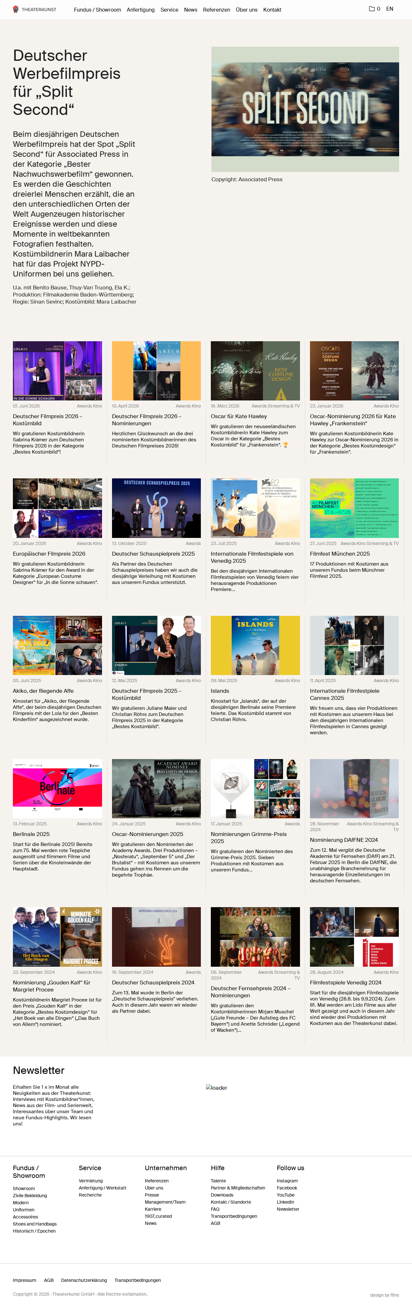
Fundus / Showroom (97, 10)
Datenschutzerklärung (84, 1280)
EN (389, 8)
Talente (218, 1181)
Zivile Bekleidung (30, 1195)
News (190, 10)
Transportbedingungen (234, 1216)
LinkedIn (285, 1202)
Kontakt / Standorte (231, 1202)
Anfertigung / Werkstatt (102, 1188)
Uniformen (23, 1210)
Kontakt (272, 10)
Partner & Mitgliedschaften (238, 1188)
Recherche (90, 1195)
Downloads (222, 1195)
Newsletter (288, 1209)
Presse (152, 1195)
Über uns (247, 10)
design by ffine (384, 1295)
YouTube (286, 1195)
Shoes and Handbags (35, 1224)
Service (169, 10)
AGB (215, 1223)
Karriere (153, 1209)
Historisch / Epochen (34, 1231)
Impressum (24, 1280)
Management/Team (165, 1202)
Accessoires (25, 1217)
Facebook (287, 1188)
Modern (21, 1203)
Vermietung (91, 1181)
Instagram (287, 1181)
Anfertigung (141, 10)
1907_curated (158, 1216)
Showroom (24, 1188)
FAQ (215, 1209)
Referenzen (216, 10)
